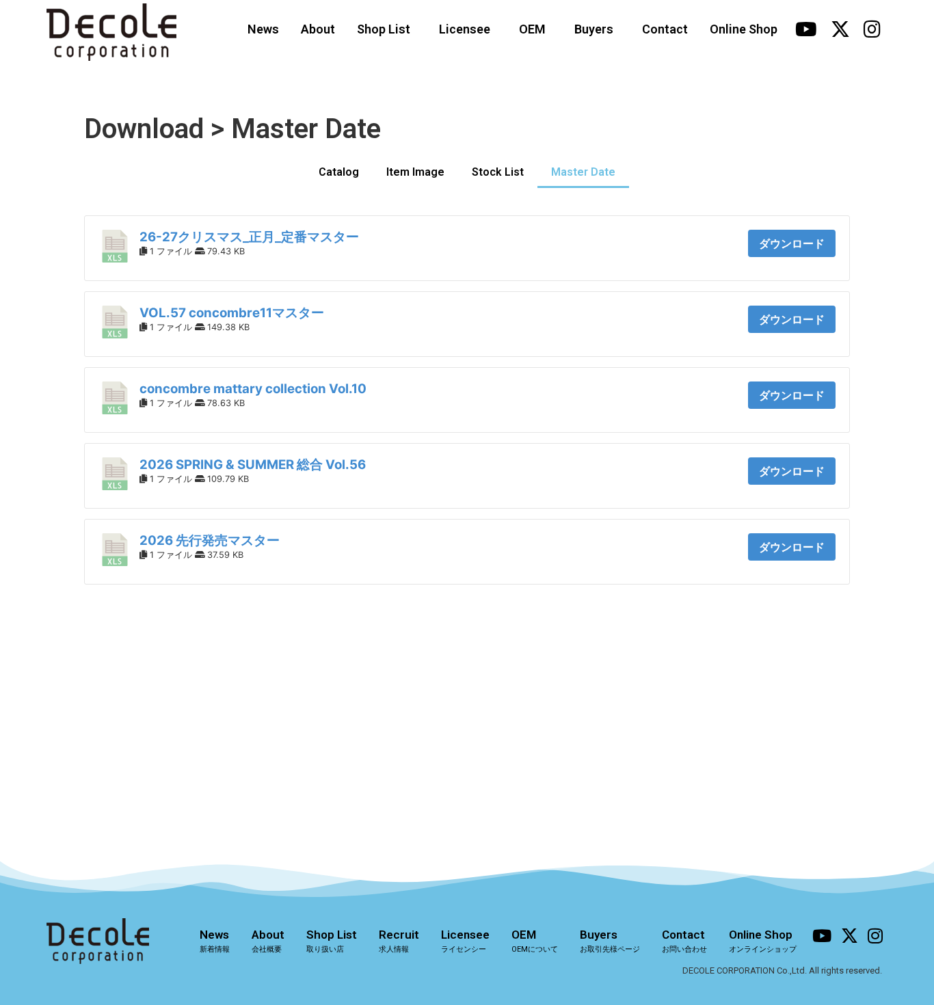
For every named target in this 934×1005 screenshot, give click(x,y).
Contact (665, 29)
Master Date (583, 171)
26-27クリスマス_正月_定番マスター (249, 237)
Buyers (593, 29)
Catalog (339, 171)
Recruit (399, 941)
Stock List (498, 171)
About (318, 29)
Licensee (464, 29)
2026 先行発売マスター (209, 540)
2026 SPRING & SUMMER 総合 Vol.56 (252, 464)
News (263, 29)
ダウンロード (792, 243)
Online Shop (743, 29)
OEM (532, 29)
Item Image (415, 171)
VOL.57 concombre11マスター (231, 313)
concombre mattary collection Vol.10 (252, 389)
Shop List (383, 29)
